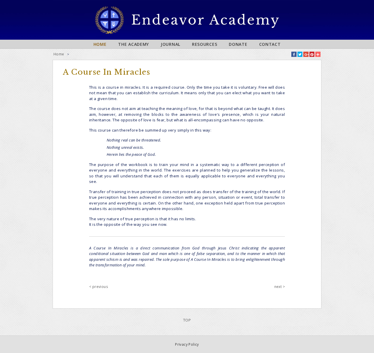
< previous (98, 286)
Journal (170, 44)
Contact (270, 44)
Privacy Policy (187, 344)
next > (279, 286)
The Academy (133, 44)
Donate (238, 44)
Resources (204, 44)
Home (100, 44)
